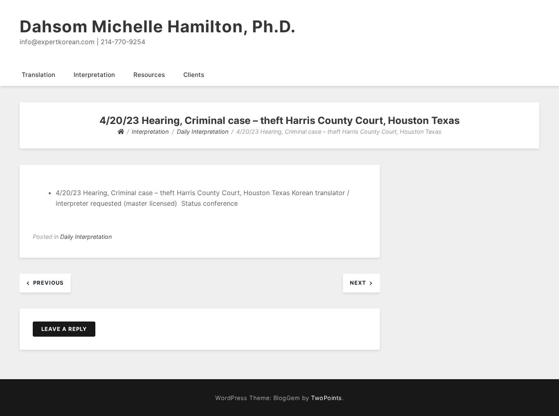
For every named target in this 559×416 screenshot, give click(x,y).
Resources (149, 75)
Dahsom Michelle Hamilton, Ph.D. (158, 26)
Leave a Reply (64, 329)
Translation (38, 75)
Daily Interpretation (86, 236)
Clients (193, 75)
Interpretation (94, 75)
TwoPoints (326, 397)
